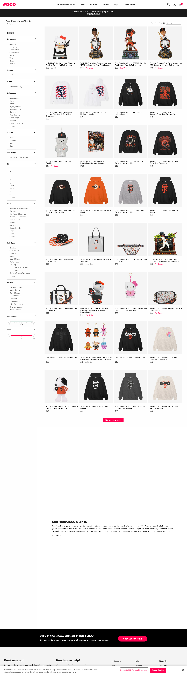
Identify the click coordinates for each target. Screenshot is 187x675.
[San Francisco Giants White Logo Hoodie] (96, 386)
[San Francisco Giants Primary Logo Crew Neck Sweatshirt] (130, 190)
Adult (12, 186)
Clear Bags (14, 118)
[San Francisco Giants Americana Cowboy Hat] (61, 239)
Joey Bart (14, 299)
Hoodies (13, 248)
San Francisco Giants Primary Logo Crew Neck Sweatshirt (129, 211)
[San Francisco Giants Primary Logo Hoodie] (165, 190)
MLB (11, 75)
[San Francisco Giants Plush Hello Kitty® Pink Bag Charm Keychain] (130, 288)
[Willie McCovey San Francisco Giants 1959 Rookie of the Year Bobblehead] (96, 43)
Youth (12, 189)
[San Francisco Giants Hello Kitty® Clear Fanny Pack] (130, 239)
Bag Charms (15, 115)
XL (10, 177)
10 (10, 191)
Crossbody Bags (16, 123)
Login (113, 666)
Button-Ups (14, 262)
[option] (93, 13)
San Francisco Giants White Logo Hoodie (94, 407)
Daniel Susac (15, 293)
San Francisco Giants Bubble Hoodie (130, 358)
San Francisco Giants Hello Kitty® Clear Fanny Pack (131, 260)
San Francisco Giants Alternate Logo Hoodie (95, 211)
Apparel (13, 44)
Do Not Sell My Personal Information (134, 670)
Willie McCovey (16, 287)
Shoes (12, 234)
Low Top (13, 265)
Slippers (13, 225)
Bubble (12, 104)
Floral (12, 101)
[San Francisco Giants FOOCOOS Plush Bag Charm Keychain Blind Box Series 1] (96, 337)
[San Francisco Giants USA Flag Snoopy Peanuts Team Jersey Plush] (61, 386)
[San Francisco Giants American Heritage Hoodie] (96, 92)
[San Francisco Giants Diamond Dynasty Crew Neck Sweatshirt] (165, 92)
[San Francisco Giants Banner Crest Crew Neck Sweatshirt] (165, 141)
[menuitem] (66, 4)
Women (93, 4)
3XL (11, 183)
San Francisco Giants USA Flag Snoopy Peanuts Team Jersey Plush (62, 407)
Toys (116, 4)
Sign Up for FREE (132, 639)
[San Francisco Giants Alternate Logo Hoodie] (96, 190)
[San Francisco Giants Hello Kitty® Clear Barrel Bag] (61, 288)
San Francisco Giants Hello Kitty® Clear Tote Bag (96, 260)
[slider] (9, 322)
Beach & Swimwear (18, 217)
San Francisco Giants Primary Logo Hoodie (164, 211)
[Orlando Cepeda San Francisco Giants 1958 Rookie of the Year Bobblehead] (165, 43)
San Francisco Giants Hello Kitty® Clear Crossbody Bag (166, 309)
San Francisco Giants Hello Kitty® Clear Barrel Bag (62, 309)
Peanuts (13, 121)
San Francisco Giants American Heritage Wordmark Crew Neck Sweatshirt (59, 114)
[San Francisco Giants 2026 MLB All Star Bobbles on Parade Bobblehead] (130, 43)
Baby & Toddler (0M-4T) (19, 157)
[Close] (183, 670)
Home (106, 4)
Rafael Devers (15, 310)
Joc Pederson (15, 296)
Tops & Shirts (15, 220)
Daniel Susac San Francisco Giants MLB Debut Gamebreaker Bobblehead (165, 260)
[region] (93, 670)
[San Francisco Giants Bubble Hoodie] (130, 337)
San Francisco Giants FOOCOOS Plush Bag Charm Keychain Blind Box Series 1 (96, 358)
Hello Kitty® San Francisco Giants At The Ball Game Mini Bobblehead (60, 64)
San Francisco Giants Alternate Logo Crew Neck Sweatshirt (61, 211)
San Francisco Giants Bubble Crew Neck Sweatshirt (164, 407)
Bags (12, 55)
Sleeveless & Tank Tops (19, 267)
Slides (12, 256)
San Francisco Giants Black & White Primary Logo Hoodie (130, 407)
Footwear (13, 47)
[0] (179, 4)
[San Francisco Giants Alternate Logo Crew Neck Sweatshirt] (61, 190)
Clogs (12, 231)
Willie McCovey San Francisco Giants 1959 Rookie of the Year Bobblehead (95, 64)
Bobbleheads (15, 228)
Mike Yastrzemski (16, 304)
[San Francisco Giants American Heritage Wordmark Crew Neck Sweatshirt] (61, 92)
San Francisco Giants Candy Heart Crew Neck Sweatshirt (164, 358)
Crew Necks (14, 251)
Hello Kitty (14, 112)
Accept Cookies (158, 670)
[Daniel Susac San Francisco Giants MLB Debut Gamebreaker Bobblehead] (165, 239)
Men (82, 4)
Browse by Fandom (66, 4)
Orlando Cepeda (17, 307)
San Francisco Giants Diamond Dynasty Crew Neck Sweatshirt (162, 113)
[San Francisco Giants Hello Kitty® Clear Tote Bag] (96, 239)
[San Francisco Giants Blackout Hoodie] (61, 337)
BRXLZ (12, 64)
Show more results (113, 420)
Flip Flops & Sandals (18, 214)
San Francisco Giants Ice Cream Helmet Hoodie (128, 113)
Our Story (163, 666)
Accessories (14, 50)
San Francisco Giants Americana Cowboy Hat (59, 260)
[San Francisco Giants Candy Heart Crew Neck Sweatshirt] (165, 337)
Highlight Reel (15, 106)
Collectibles (129, 4)
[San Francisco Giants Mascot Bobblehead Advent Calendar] (96, 141)
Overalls (13, 211)
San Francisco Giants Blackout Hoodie (61, 358)
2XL (11, 180)
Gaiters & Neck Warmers (20, 273)
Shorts (12, 222)
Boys (11, 143)
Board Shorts (15, 259)
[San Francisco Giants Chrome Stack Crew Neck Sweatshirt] (130, 141)
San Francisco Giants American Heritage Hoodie (93, 113)
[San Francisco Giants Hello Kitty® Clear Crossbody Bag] (165, 288)
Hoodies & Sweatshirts (19, 208)
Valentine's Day (16, 87)
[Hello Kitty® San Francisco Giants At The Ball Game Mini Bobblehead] (61, 43)
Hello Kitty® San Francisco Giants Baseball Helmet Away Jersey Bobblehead (94, 310)
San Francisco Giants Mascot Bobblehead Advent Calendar (92, 162)
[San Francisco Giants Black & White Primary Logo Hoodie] (130, 386)
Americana (14, 98)
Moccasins (14, 270)
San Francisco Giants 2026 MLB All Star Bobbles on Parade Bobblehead (131, 64)
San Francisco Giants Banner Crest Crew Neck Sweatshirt (164, 162)
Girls (11, 146)
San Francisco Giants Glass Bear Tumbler (59, 162)
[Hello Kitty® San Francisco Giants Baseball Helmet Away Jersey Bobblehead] (96, 288)
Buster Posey (15, 290)
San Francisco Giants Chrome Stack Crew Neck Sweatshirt (130, 162)
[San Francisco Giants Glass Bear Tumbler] (61, 141)
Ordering (138, 666)
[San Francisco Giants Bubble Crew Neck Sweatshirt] (165, 386)
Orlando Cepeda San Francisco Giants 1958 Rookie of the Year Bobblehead (166, 64)
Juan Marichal (15, 301)
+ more (12, 126)
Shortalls (13, 253)
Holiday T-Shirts (16, 109)
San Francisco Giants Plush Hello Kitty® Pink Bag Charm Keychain (131, 309)
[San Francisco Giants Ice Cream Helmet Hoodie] (130, 92)
